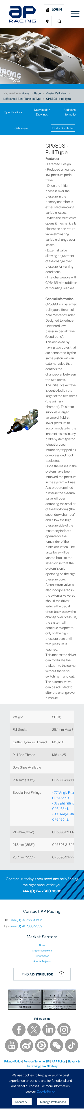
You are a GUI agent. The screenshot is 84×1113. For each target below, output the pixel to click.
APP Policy (58, 1061)
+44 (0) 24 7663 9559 (26, 926)
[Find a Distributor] (47, 21)
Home (25, 93)
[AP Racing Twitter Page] (34, 1030)
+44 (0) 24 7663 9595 (42, 890)
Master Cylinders (56, 93)
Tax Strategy (50, 1066)
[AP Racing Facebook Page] (19, 1030)
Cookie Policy (46, 1091)
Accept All (21, 1102)
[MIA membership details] (25, 1000)
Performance (42, 955)
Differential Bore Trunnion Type (22, 98)
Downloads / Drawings (42, 111)
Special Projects (42, 961)
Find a (37, 974)
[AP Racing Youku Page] (42, 1046)
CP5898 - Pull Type (58, 98)
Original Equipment (42, 950)
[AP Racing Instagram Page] (64, 1030)
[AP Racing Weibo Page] (27, 1046)
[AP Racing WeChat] (57, 1046)
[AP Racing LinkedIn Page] (49, 1030)
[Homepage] (22, 14)
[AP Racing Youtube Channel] (12, 1046)
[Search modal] (59, 21)
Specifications (13, 112)
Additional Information (70, 111)
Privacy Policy (13, 1061)
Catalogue (21, 128)
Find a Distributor (63, 128)
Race (37, 93)
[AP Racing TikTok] (71, 1046)
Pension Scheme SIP (37, 1061)
